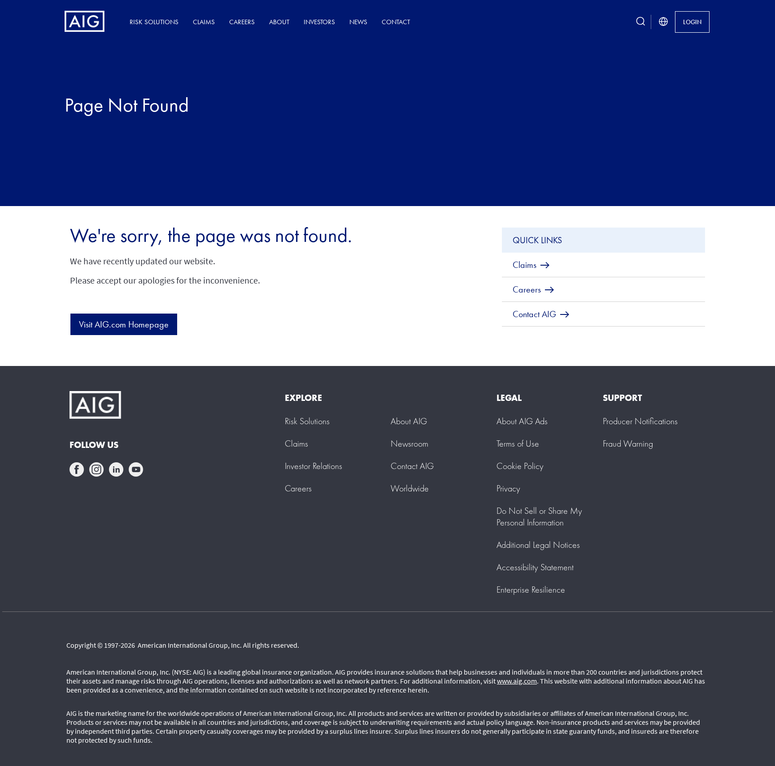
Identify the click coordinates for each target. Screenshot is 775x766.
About (279, 21)
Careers (242, 21)
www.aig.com (517, 680)
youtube (136, 469)
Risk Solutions (154, 21)
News (358, 21)
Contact (396, 21)
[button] (539, 516)
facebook (77, 469)
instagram (96, 469)
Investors (319, 21)
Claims (204, 21)
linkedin (116, 469)
